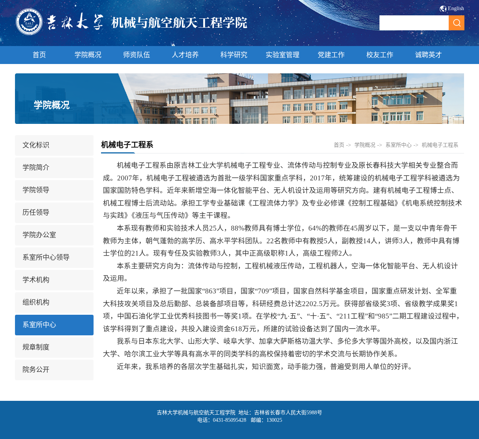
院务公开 (35, 370)
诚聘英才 (428, 55)
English (456, 8)
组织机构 (35, 302)
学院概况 (87, 55)
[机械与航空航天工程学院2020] (132, 34)
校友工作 (379, 55)
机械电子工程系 (440, 145)
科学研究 (233, 55)
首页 (39, 55)
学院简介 (35, 167)
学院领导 (35, 190)
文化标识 (35, 145)
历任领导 (35, 212)
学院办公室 (39, 235)
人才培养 (185, 55)
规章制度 (35, 347)
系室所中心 (39, 325)
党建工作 (331, 55)
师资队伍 (136, 55)
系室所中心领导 (46, 257)
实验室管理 (282, 55)
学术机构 (35, 280)
